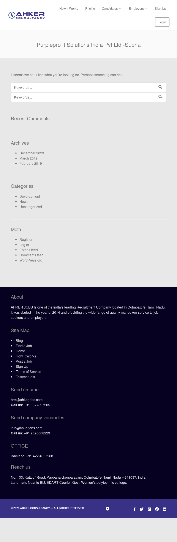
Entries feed (28, 249)
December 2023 (31, 152)
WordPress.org (30, 260)
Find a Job (24, 345)
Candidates (110, 8)
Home (20, 350)
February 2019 (30, 163)
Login (162, 22)
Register (25, 239)
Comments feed (31, 254)
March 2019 (28, 158)
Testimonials (25, 376)
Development (29, 196)
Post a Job (24, 361)
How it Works (68, 8)
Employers (136, 8)
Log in (24, 244)
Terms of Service (28, 371)
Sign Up (160, 8)
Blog (19, 340)
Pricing (90, 8)
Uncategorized (30, 206)
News (23, 201)
